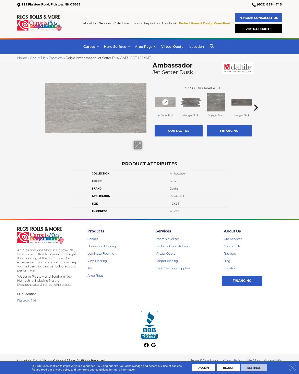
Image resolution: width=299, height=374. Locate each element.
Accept (203, 367)
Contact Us (178, 131)
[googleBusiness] (153, 345)
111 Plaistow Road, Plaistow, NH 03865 (50, 4)
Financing (229, 131)
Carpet (89, 46)
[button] (258, 17)
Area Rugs (143, 46)
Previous (150, 101)
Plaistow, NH (26, 300)
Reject (228, 367)
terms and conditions (95, 369)
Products (55, 58)
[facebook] (146, 345)
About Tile (38, 58)
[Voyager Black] (191, 102)
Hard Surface (115, 46)
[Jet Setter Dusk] (165, 102)
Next (256, 101)
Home (22, 58)
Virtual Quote (172, 46)
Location (196, 46)
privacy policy (61, 369)
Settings (254, 367)
